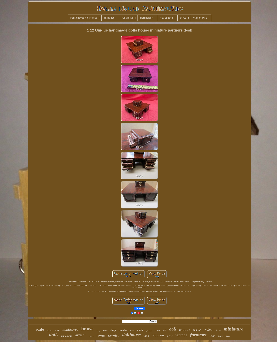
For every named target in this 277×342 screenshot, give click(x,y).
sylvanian (149, 331)
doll (172, 328)
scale (40, 329)
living (98, 331)
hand (228, 336)
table (146, 335)
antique (184, 329)
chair (57, 330)
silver (170, 336)
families (49, 331)
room (101, 335)
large (218, 330)
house (87, 328)
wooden (158, 335)
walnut (208, 329)
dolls (53, 334)
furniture (198, 335)
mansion (123, 330)
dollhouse (131, 334)
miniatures (70, 329)
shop (113, 329)
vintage (181, 335)
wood (132, 330)
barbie (220, 336)
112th (212, 335)
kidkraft (197, 330)
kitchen (157, 330)
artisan (81, 335)
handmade (66, 336)
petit (164, 330)
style (105, 330)
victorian (113, 335)
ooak (140, 329)
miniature (233, 328)
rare (91, 336)
